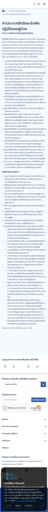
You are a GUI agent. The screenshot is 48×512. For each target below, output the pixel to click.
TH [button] (38, 4)
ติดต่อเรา (5, 447)
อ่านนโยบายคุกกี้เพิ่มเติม (26, 501)
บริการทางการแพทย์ (10, 426)
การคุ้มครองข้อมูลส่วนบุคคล (17, 11)
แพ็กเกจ (5, 419)
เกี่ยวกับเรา (6, 440)
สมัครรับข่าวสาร (39, 399)
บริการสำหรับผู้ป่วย (9, 433)
